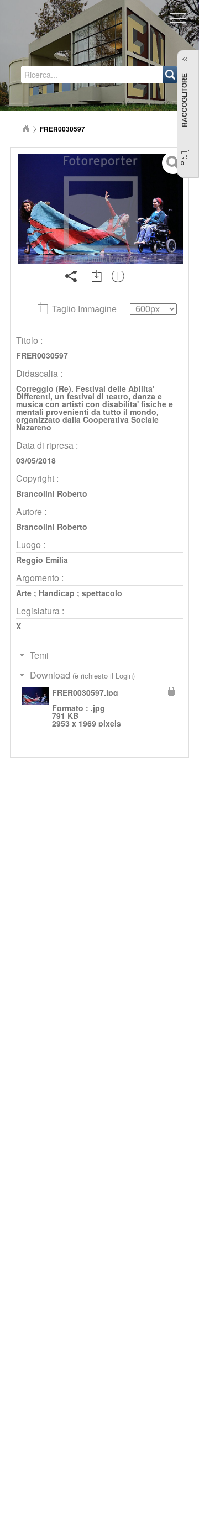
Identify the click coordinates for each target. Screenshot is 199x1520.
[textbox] (65, 74)
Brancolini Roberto (51, 493)
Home (25, 128)
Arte (24, 592)
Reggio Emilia (42, 559)
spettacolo (102, 592)
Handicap (57, 592)
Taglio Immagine (84, 309)
